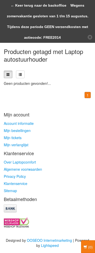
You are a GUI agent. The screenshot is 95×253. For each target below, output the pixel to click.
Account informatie (19, 123)
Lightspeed (50, 245)
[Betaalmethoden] (10, 207)
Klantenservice (15, 183)
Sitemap (10, 190)
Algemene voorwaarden (23, 169)
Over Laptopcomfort (20, 162)
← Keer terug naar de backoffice (38, 5)
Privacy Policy (15, 176)
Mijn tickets (13, 137)
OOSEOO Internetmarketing (49, 240)
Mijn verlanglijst (16, 144)
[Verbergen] (90, 37)
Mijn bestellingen (17, 130)
